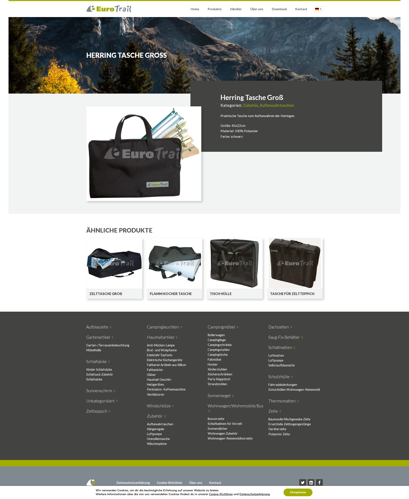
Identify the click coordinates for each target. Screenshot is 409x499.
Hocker (213, 364)
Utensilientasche (158, 439)
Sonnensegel (220, 395)
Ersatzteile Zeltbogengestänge (289, 424)
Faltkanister (155, 370)
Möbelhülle (93, 350)
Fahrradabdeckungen (282, 384)
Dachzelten (279, 326)
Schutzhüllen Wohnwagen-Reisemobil (294, 389)
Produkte (215, 9)
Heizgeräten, (155, 384)
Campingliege (217, 340)
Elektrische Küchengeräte (164, 360)
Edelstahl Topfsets (160, 355)
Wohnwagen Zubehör (223, 433)
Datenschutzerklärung (133, 483)
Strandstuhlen (217, 384)
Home (195, 9)
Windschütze (159, 405)
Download (279, 9)
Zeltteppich (97, 411)
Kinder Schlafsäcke (99, 369)
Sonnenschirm (100, 390)
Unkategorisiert (101, 400)
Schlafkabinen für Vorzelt (225, 423)
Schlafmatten (281, 347)
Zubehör (250, 105)
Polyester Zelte (279, 434)
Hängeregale (155, 429)
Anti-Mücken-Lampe (161, 345)
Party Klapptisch (219, 379)
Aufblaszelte (98, 326)
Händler (236, 9)
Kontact (301, 9)
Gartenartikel (99, 337)
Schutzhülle (279, 376)
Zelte (273, 411)
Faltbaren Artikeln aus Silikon (166, 365)
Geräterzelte (277, 429)
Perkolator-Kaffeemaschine (166, 389)
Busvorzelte (216, 419)
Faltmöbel (214, 359)
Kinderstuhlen (217, 369)
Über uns (256, 9)
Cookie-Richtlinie (169, 483)
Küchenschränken (220, 374)
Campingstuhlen (219, 349)
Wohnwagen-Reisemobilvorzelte (230, 438)
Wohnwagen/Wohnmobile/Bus (235, 408)
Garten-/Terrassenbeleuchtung (107, 345)
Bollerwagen (216, 335)
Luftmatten (276, 355)
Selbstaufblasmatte (281, 365)
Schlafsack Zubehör (99, 374)
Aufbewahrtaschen (277, 105)
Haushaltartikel (161, 337)
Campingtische (218, 354)
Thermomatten (282, 400)
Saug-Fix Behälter (284, 337)
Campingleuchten (163, 326)
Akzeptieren (298, 492)
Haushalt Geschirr (159, 379)
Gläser (151, 374)
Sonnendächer (218, 428)
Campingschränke (220, 345)
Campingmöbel (222, 326)
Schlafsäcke (97, 361)
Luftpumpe (275, 360)
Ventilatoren (155, 394)
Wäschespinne (157, 443)
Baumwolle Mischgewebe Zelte (289, 419)
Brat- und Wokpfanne (162, 350)
